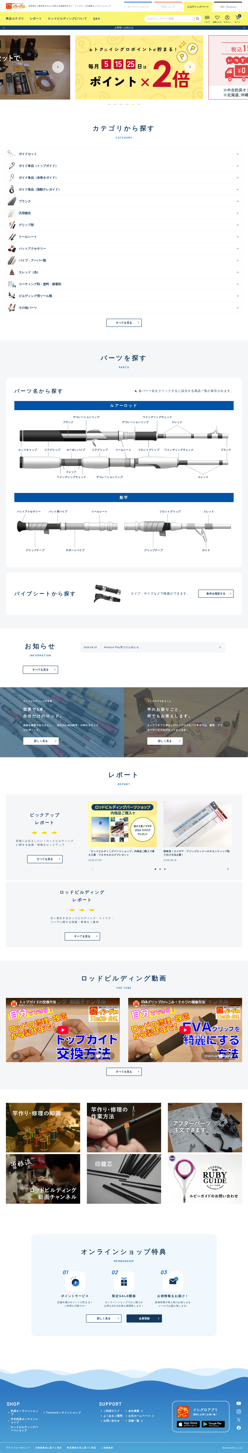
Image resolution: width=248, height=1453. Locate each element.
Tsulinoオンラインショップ (63, 1412)
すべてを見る (124, 322)
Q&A (96, 18)
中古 (168, 6)
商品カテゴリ (15, 18)
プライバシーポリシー (18, 1448)
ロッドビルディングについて (67, 18)
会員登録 (144, 1318)
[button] (4, 28)
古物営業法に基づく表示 (48, 1448)
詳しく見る (41, 741)
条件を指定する (215, 593)
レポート (36, 18)
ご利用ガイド (111, 1410)
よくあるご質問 (112, 1415)
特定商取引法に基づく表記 (81, 1448)
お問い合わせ (111, 1420)
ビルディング (198, 6)
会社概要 (133, 1410)
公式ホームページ (139, 1415)
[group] (124, 67)
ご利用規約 (107, 1448)
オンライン (138, 6)
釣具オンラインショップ (24, 1412)
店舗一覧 (133, 1420)
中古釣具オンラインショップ (24, 1421)
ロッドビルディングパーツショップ (24, 1429)
